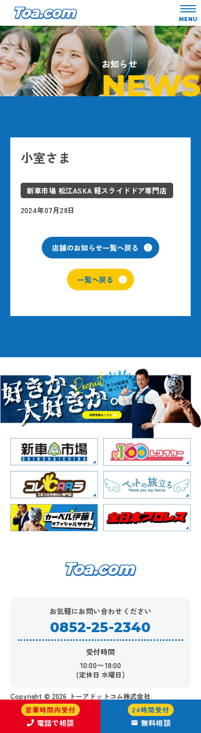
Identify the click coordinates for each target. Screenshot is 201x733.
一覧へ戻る (95, 279)
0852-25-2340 (100, 627)
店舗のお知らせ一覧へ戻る (95, 247)
